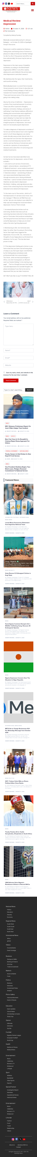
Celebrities (9, 517)
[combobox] (23, 3)
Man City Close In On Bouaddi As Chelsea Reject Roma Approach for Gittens (17, 441)
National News (24, 451)
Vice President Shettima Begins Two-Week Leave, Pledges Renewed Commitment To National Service (17, 469)
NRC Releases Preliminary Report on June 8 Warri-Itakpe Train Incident (18, 427)
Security (12, 570)
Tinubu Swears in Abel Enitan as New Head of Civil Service (18, 455)
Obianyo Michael (9, 532)
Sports (13, 436)
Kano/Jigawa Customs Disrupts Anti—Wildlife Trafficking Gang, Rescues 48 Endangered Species (18, 625)
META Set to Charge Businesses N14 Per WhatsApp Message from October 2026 (17, 730)
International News (11, 725)
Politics (11, 778)
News (17, 408)
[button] (32, 10)
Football (16, 517)
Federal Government (10, 408)
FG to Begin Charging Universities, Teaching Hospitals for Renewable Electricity (17, 413)
